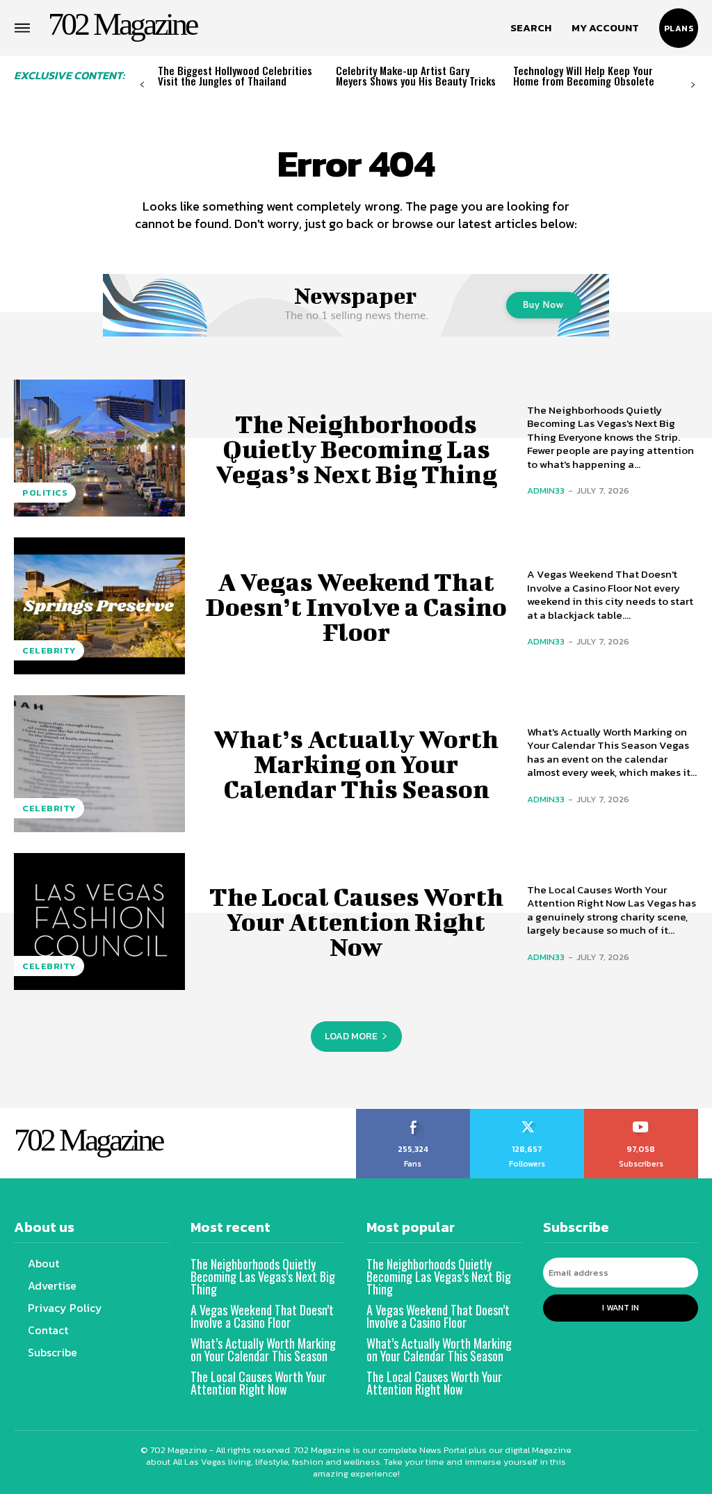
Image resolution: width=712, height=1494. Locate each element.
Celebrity (49, 650)
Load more (351, 1036)
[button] (530, 28)
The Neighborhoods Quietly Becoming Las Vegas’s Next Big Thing (356, 448)
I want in (620, 1307)
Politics (44, 492)
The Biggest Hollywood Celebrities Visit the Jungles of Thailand (235, 75)
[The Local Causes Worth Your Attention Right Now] (99, 921)
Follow (527, 1113)
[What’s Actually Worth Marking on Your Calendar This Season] (99, 763)
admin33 (546, 490)
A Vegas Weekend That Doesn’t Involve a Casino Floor (356, 606)
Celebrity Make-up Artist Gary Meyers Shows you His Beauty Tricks (416, 75)
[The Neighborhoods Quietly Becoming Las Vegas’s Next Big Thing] (99, 448)
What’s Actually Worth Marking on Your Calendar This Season (356, 763)
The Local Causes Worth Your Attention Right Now (356, 921)
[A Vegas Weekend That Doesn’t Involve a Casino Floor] (99, 605)
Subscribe (641, 1113)
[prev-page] (142, 85)
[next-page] (693, 85)
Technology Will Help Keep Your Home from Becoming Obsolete (583, 75)
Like (413, 1113)
